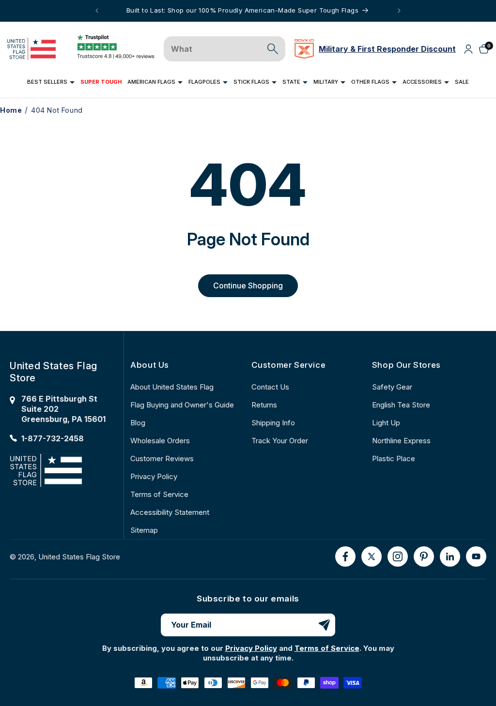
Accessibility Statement (169, 512)
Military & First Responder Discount (387, 49)
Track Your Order (279, 440)
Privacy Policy (153, 476)
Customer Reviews (162, 458)
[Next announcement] (399, 10)
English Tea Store (401, 404)
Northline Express (401, 440)
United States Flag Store (79, 556)
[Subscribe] (324, 625)
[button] (51, 82)
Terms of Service (159, 494)
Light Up (386, 422)
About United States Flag (172, 386)
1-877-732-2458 (52, 438)
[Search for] (272, 49)
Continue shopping (248, 285)
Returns (264, 404)
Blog (137, 422)
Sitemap (144, 530)
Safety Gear (392, 386)
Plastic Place (393, 458)
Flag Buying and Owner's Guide (182, 404)
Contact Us (270, 386)
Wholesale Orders (160, 440)
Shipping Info (273, 422)
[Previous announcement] (97, 10)
